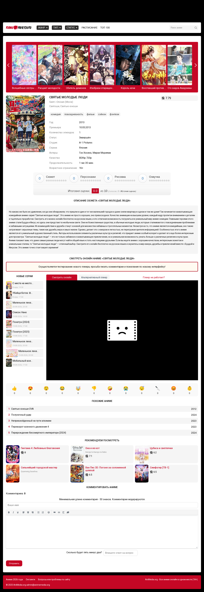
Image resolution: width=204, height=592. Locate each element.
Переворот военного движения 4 (30, 426)
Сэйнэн (102, 114)
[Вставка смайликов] (48, 512)
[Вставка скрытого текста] (68, 512)
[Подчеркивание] (18, 512)
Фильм (90, 114)
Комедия (56, 114)
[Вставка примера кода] (59, 512)
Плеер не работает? (154, 277)
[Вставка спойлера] (63, 512)
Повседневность (73, 114)
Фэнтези (114, 114)
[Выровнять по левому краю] (23, 512)
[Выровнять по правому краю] (32, 512)
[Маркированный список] (38, 512)
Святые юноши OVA (22, 408)
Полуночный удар (21, 414)
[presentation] (8, 65)
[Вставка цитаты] (54, 512)
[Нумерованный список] (43, 512)
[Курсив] (13, 512)
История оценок (128, 191)
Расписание (89, 27)
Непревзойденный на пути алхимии (31, 420)
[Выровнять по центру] (28, 512)
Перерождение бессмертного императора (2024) (38, 432)
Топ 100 (105, 27)
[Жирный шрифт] (9, 512)
